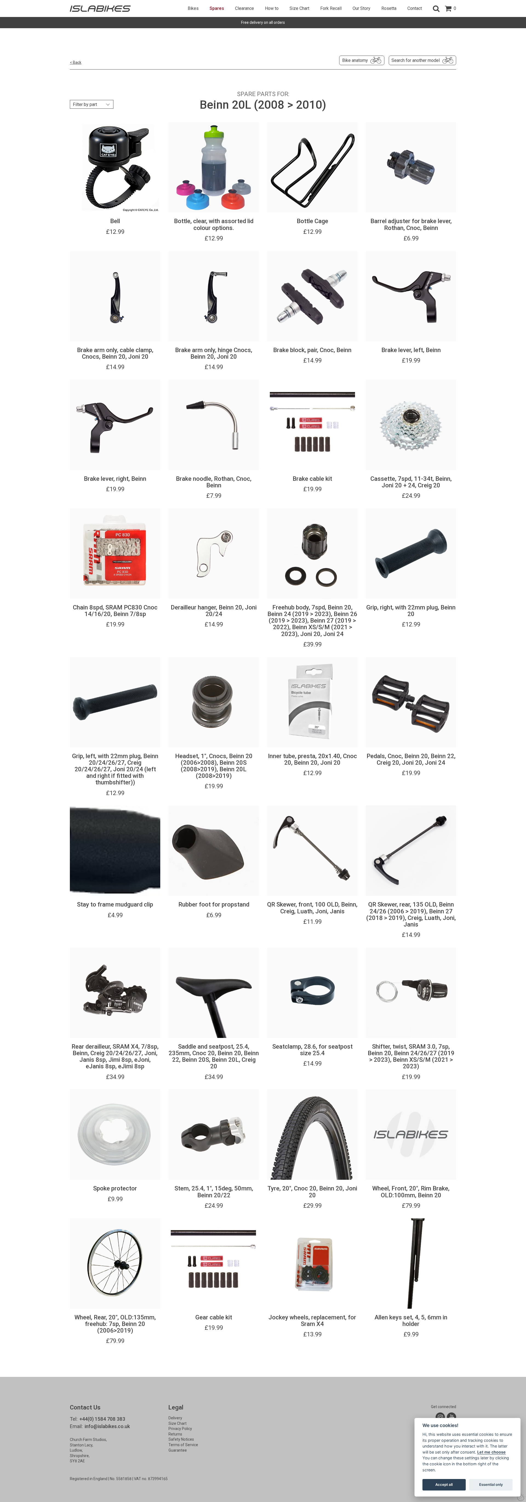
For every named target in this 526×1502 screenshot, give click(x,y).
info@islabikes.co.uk (107, 1426)
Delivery (175, 1418)
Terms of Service (183, 1445)
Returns (175, 1434)
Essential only (491, 1484)
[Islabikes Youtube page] (451, 1417)
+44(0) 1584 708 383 (102, 1419)
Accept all (444, 1484)
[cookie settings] (521, 1497)
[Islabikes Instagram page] (440, 1417)
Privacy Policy (180, 1428)
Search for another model (415, 60)
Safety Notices (181, 1439)
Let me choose (491, 1452)
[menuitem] (193, 8)
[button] (436, 8)
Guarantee (177, 1450)
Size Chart (177, 1423)
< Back (75, 62)
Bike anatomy (355, 60)
